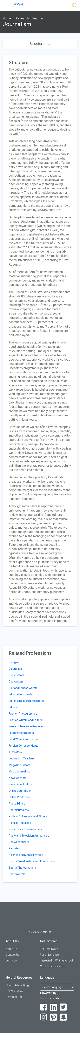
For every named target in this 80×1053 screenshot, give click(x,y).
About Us (11, 948)
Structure (37, 43)
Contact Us (12, 954)
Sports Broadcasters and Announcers (32, 861)
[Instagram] (43, 1017)
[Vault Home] (19, 4)
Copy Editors (16, 675)
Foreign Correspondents (23, 745)
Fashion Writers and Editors (25, 720)
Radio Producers (19, 842)
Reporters (15, 848)
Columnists (16, 668)
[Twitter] (63, 1007)
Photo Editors (17, 803)
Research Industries (30, 18)
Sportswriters (17, 874)
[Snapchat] (63, 1017)
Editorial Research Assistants (26, 700)
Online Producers (19, 797)
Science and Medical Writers (26, 854)
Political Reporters (20, 822)
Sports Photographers (22, 867)
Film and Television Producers (27, 726)
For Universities (49, 954)
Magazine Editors (19, 765)
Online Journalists (20, 790)
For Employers (49, 948)
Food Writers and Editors (23, 739)
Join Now (11, 960)
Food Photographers (21, 732)
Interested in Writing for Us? (56, 960)
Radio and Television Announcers (29, 835)
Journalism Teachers (22, 758)
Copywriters (16, 681)
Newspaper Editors (20, 784)
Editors (13, 707)
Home (7, 18)
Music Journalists (19, 771)
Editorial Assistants (20, 694)
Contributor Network (52, 966)
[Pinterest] (53, 1017)
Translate (53, 998)
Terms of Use (14, 996)
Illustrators (15, 752)
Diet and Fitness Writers (23, 688)
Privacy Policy (14, 991)
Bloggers (14, 662)
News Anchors (17, 777)
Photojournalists (19, 810)
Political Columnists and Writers (28, 816)
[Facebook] (43, 1007)
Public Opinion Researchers (25, 829)
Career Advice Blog (17, 985)
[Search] (74, 6)
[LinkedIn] (53, 1007)
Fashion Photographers (23, 713)
